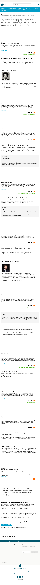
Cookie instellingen (8, 573)
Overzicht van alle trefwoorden (5, 527)
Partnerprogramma (5, 562)
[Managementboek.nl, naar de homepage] (5, 5)
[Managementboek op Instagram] (22, 577)
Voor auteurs (4, 558)
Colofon (24, 571)
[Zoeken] (30, 4)
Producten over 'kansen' (6, 524)
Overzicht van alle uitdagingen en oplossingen (18, 527)
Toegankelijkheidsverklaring (17, 573)
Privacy (29, 571)
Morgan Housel (11, 446)
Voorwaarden (4, 551)
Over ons (3, 547)
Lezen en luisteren (5, 556)
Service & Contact (27, 573)
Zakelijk (13, 544)
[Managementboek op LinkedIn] (17, 577)
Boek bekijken (3, 50)
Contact (3, 549)
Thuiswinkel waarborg (8, 571)
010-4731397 (37, 8)
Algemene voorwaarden (17, 571)
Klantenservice (5, 544)
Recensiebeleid (4, 560)
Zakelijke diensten (15, 547)
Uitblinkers (5, 488)
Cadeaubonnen (14, 551)
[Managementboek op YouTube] (20, 577)
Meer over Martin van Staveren (16, 280)
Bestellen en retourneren (4, 554)
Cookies (33, 571)
